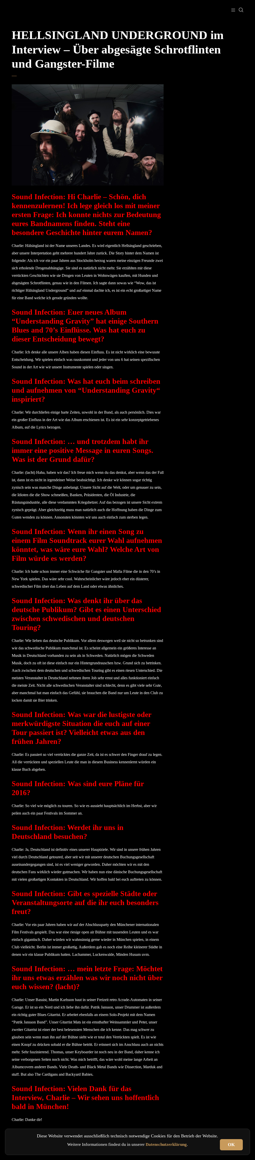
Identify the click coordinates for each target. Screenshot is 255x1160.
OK (231, 1144)
